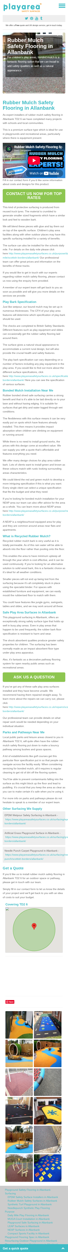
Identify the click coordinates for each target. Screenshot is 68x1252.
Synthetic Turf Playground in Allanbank (30, 1204)
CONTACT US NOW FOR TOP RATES (34, 195)
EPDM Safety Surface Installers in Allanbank (33, 1197)
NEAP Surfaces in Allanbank (24, 1229)
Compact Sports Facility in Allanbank (28, 1233)
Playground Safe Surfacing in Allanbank (30, 1222)
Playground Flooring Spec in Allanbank (27, 1237)
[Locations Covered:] (4, 5)
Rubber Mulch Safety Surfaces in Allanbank (32, 1200)
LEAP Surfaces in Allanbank (23, 1226)
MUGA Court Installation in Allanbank (29, 1218)
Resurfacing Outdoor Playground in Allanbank (31, 1240)
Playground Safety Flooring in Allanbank (28, 1189)
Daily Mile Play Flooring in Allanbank (28, 1215)
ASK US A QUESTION (34, 677)
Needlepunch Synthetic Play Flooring (29, 1208)
